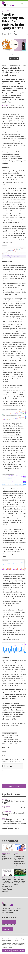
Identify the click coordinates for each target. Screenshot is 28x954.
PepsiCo (15, 735)
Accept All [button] (15, 950)
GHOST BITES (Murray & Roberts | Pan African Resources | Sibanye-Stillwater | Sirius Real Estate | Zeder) (14, 821)
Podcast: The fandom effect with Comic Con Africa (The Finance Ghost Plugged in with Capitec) (19, 860)
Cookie (22, 950)
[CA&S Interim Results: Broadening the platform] (8, 847)
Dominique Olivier (6, 806)
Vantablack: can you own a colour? (13, 808)
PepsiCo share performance (10, 739)
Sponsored (5, 11)
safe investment (17, 741)
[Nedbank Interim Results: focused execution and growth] (20, 872)
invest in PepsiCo (7, 735)
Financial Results (6, 853)
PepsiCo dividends (7, 737)
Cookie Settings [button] (7, 950)
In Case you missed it (7, 811)
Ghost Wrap (4, 799)
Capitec (16, 853)
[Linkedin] (17, 58)
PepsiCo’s (5, 105)
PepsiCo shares (6, 741)
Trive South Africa (11, 743)
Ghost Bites (4, 818)
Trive (9, 11)
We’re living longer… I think (10, 828)
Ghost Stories (5, 878)
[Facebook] (10, 58)
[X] (14, 58)
